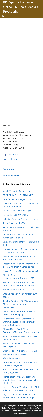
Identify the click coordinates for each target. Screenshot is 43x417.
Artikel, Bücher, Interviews (19, 115)
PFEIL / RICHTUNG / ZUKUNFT (18, 195)
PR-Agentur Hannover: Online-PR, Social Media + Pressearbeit (21, 7)
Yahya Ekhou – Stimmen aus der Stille (21, 289)
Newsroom (8, 169)
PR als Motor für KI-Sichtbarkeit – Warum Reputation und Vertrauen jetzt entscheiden (19, 321)
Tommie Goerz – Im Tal (14, 223)
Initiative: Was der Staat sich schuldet (21, 219)
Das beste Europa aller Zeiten (17, 211)
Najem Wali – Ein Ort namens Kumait (20, 271)
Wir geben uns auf (11, 358)
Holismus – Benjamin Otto (15, 215)
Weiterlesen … (13, 107)
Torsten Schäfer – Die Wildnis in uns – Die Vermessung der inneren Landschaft (21, 304)
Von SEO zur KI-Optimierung (17, 191)
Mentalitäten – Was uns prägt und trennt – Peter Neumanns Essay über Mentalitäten (20, 380)
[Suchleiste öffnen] (3, 16)
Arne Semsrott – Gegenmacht (17, 199)
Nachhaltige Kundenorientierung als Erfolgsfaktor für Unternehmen (21, 37)
